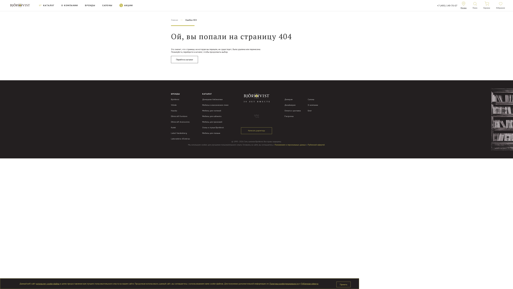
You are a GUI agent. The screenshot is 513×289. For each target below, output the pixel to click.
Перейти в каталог (184, 59)
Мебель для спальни (211, 133)
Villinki (174, 105)
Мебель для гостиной (211, 110)
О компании (313, 105)
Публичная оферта (309, 283)
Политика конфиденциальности (284, 283)
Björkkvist (175, 99)
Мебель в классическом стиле (215, 105)
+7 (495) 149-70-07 (447, 5)
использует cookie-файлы (47, 283)
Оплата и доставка (293, 110)
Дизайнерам (290, 105)
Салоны (311, 99)
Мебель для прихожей (212, 122)
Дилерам (289, 99)
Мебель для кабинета (211, 116)
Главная (174, 20)
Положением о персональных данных (290, 145)
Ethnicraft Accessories (180, 122)
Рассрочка (289, 116)
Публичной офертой (316, 145)
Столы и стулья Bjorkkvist (213, 127)
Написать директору (256, 131)
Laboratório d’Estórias (180, 139)
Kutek (173, 127)
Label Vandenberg (179, 133)
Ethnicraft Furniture (179, 116)
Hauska (174, 110)
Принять (343, 284)
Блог (310, 110)
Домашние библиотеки (212, 99)
